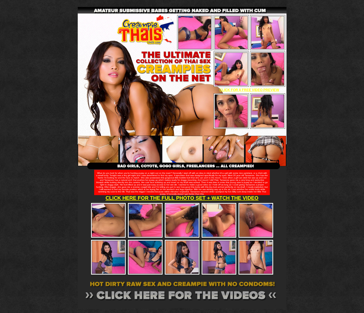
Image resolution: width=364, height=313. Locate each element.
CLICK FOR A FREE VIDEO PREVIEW (249, 90)
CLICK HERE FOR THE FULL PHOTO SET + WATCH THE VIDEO (182, 198)
